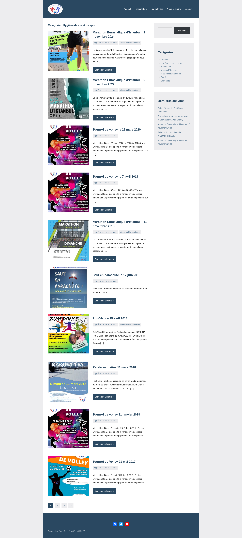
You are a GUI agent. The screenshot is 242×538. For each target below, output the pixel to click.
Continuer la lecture (103, 70)
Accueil (127, 9)
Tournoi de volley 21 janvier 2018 (116, 414)
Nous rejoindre (174, 9)
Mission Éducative (169, 70)
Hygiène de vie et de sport (105, 43)
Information (166, 67)
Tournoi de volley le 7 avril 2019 (115, 176)
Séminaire (165, 81)
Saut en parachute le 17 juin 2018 (116, 275)
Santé (163, 77)
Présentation (141, 9)
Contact (188, 9)
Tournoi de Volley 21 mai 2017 (114, 461)
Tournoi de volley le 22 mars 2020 (117, 129)
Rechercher (182, 31)
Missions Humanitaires (130, 43)
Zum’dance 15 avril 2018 (110, 318)
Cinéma (164, 60)
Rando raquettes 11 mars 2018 (114, 367)
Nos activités (157, 9)
